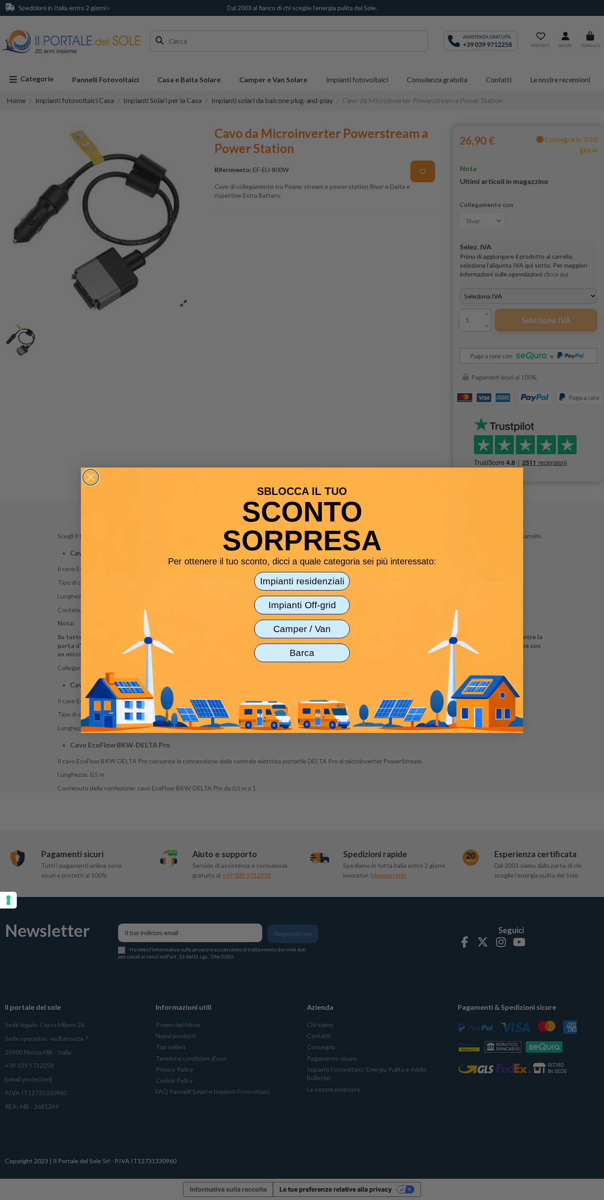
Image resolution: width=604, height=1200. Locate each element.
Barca (302, 653)
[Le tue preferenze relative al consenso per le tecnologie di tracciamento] (8, 900)
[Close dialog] (91, 477)
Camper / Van (302, 629)
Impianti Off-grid (302, 605)
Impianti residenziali (302, 581)
